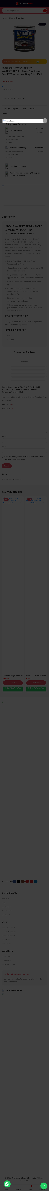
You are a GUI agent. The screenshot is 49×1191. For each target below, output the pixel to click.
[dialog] (24, 121)
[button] (7, 1183)
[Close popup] (45, 120)
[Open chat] (43, 1186)
